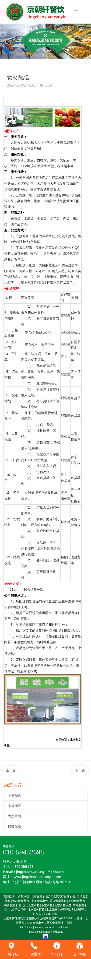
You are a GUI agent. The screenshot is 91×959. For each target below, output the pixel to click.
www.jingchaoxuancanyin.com (37, 877)
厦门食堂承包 (31, 905)
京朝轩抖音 (50, 914)
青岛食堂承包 (20, 901)
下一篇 (80, 770)
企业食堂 (47, 166)
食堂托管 (14, 805)
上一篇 (11, 770)
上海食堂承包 (39, 901)
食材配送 (14, 795)
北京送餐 (52, 909)
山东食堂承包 (62, 905)
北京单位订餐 (17, 909)
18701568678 (23, 866)
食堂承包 (14, 816)
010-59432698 (23, 852)
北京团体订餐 (36, 909)
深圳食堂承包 (12, 905)
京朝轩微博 (67, 909)
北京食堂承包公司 (42, 896)
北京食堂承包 (35, 922)
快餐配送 (14, 826)
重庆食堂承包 (58, 901)
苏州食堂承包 (76, 901)
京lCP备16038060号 (64, 918)
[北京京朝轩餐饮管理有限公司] (37, 11)
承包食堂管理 (55, 922)
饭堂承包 (46, 905)
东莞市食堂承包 (65, 896)
